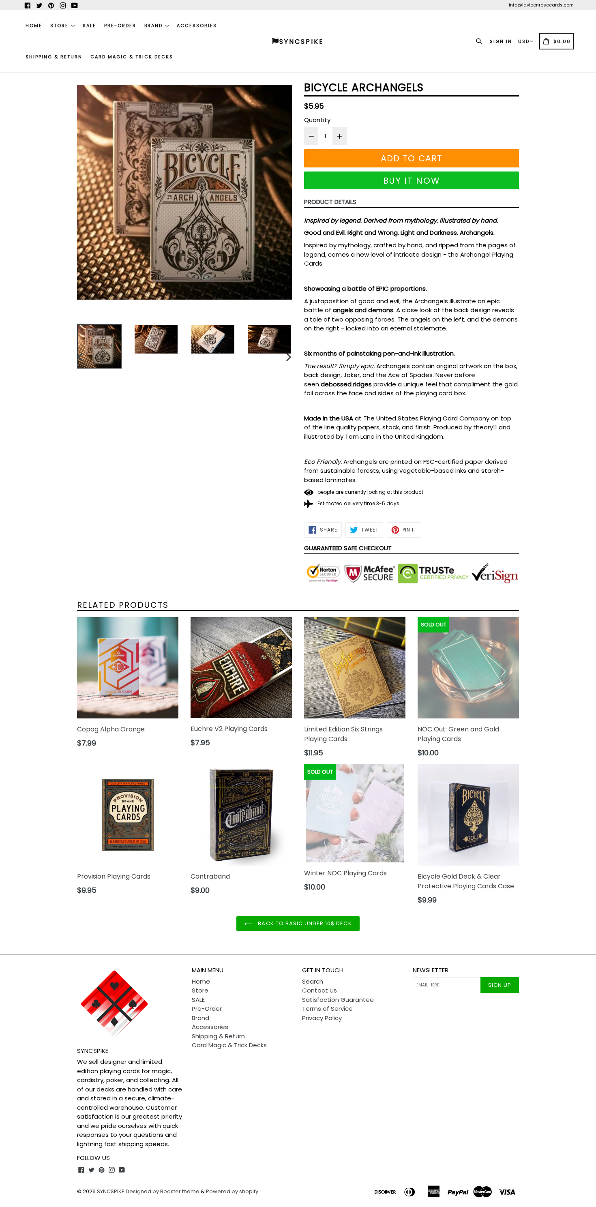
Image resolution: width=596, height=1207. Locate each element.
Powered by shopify (232, 1191)
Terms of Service (327, 1008)
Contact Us (319, 990)
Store (60, 25)
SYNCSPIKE (111, 1191)
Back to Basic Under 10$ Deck (304, 923)
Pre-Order (120, 25)
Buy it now (411, 181)
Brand (154, 25)
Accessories (197, 25)
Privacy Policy (322, 1018)
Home (34, 25)
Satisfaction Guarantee (338, 999)
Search (312, 981)
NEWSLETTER (430, 970)
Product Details (330, 201)
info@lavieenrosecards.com (541, 5)
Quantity (317, 120)
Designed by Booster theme (162, 1191)
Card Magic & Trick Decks (131, 57)
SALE (89, 25)
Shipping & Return (54, 57)
